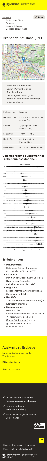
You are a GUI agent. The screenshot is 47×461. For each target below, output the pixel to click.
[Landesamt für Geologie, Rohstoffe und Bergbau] (19, 4)
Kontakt (6, 445)
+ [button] (6, 47)
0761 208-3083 (12, 369)
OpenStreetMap (32, 79)
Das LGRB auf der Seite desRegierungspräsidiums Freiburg (21, 399)
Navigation (43, 5)
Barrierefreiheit (10, 449)
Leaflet (23, 79)
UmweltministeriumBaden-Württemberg (16, 408)
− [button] (6, 50)
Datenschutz (18, 445)
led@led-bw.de (12, 362)
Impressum (30, 445)
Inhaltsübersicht (26, 449)
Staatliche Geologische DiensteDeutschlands (21, 416)
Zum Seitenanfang (42, 440)
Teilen (40, 17)
